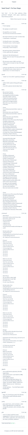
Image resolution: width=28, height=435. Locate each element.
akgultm (3, 369)
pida (3, 412)
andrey (3, 401)
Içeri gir (13, 423)
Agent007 (4, 392)
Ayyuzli (3, 74)
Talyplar (14, 2)
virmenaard (4, 213)
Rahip (15, 19)
